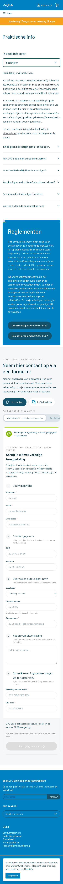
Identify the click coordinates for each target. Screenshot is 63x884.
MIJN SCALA (44, 5)
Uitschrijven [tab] (14, 402)
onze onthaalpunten (43, 84)
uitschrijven (9, 133)
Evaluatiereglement (12, 836)
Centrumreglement (12, 832)
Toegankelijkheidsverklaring (16, 845)
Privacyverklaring (11, 842)
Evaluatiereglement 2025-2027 (30, 335)
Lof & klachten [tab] (42, 402)
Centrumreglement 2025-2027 (29, 325)
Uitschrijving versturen (31, 746)
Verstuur (54, 796)
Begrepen (13, 875)
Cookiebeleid (9, 839)
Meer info (28, 869)
